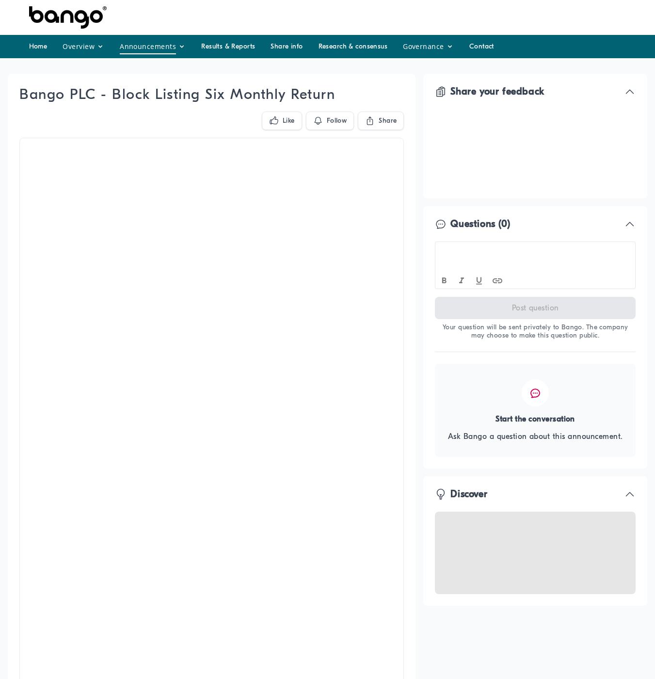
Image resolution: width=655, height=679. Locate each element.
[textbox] (535, 251)
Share (388, 120)
